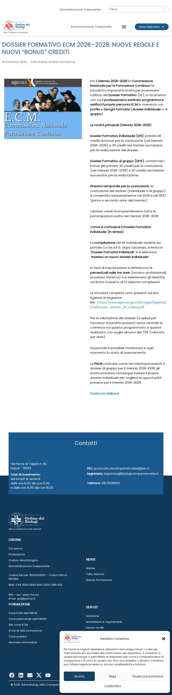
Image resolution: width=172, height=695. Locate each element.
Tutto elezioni (95, 574)
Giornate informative (23, 642)
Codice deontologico (23, 560)
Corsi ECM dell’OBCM (23, 613)
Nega (112, 676)
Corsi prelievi (18, 636)
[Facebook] (12, 675)
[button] (164, 639)
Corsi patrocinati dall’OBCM (27, 619)
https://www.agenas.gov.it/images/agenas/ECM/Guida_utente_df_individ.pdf (128, 304)
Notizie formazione (99, 580)
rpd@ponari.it (26, 598)
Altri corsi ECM (18, 625)
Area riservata (149, 27)
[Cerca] (164, 9)
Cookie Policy (112, 685)
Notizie (90, 568)
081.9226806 (111, 483)
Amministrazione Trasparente (29, 566)
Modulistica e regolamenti (104, 622)
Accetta (79, 676)
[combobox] (133, 9)
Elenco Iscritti (95, 628)
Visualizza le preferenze (147, 676)
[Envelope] (30, 675)
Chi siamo (15, 549)
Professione (17, 554)
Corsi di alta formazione (25, 631)
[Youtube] (48, 675)
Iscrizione (92, 616)
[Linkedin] (21, 675)
